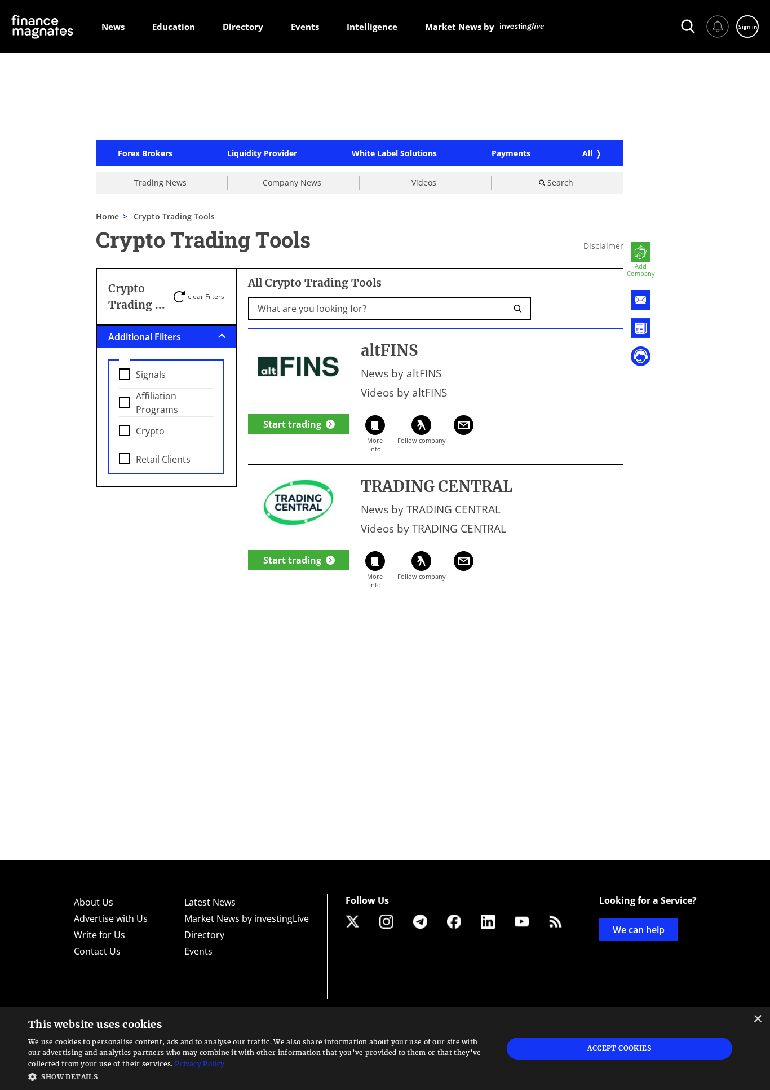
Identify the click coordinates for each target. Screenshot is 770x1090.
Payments (511, 153)
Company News (292, 182)
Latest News (210, 902)
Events (198, 951)
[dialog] (385, 1048)
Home (107, 216)
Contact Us (97, 951)
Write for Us (99, 935)
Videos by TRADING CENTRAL (433, 528)
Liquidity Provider (262, 153)
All (587, 153)
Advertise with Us (111, 918)
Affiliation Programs (157, 403)
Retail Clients (163, 459)
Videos (423, 182)
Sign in (747, 26)
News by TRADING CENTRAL (431, 509)
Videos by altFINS (404, 392)
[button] (258, 1076)
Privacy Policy (199, 1064)
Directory (204, 935)
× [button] (757, 1019)
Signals (151, 374)
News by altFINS (401, 373)
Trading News (160, 182)
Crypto (150, 431)
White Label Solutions (394, 153)
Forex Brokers (145, 153)
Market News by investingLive (246, 918)
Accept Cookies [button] (619, 1048)
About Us (93, 902)
